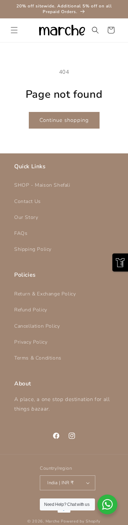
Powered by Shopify (81, 521)
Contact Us (27, 201)
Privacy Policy (30, 342)
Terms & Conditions (38, 358)
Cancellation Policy (37, 326)
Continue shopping (64, 120)
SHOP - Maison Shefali (42, 185)
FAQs (20, 233)
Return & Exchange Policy (45, 293)
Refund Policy (30, 309)
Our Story (26, 217)
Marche (53, 521)
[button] (14, 30)
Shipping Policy (33, 249)
